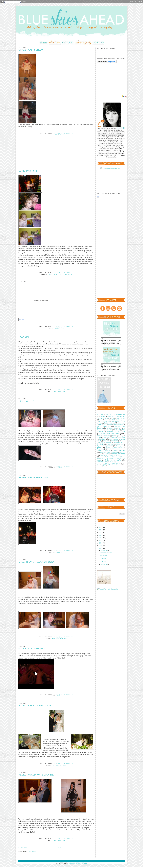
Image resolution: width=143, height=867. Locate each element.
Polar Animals (118, 447)
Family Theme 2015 (111, 428)
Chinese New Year (104, 421)
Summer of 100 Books (113, 456)
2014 (101, 530)
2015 (101, 527)
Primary (121, 449)
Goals (99, 437)
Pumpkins (107, 450)
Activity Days (109, 414)
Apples (103, 416)
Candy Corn (121, 419)
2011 (101, 537)
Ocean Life (119, 444)
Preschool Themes (112, 449)
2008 (101, 545)
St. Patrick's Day (120, 455)
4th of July (100, 414)
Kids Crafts (114, 441)
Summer (102, 456)
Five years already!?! (34, 706)
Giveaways (120, 436)
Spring (111, 455)
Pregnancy (100, 449)
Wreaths (99, 465)
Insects (116, 439)
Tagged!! (24, 337)
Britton (113, 419)
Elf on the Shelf (118, 424)
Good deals (106, 437)
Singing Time (103, 452)
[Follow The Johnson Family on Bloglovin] (107, 62)
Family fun (59, 135)
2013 (101, 532)
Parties (68, 274)
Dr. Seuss (102, 424)
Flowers (117, 429)
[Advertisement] (35, 155)
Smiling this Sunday (118, 453)
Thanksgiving (110, 458)
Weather (112, 461)
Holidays (60, 552)
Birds (100, 419)
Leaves (123, 441)
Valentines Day (102, 461)
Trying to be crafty (113, 460)
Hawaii (123, 437)
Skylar (60, 696)
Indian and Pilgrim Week (36, 562)
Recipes (122, 450)
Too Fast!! (26, 401)
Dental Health (121, 423)
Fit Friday (109, 429)
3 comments (68, 637)
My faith (100, 444)
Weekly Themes (111, 464)
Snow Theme (103, 455)
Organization (109, 446)
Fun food (110, 431)
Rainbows (115, 450)
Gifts (113, 436)
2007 (101, 548)
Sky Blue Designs (113, 452)
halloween (114, 437)
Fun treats (121, 431)
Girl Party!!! (28, 171)
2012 (101, 535)
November (104, 564)
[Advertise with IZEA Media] (126, 96)
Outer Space (119, 446)
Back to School (121, 418)
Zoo (104, 465)
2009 (101, 543)
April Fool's (111, 416)
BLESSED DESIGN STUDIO (78, 863)
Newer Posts (22, 848)
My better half (59, 765)
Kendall (60, 468)
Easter (110, 424)
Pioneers (108, 447)
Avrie (112, 418)
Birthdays (107, 419)
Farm (119, 428)
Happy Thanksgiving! (33, 478)
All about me (59, 391)
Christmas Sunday (30, 50)
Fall (98, 426)
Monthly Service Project (105, 442)
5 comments (68, 466)
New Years (111, 444)
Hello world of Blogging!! (38, 775)
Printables (100, 450)
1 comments (68, 763)
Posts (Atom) (31, 852)
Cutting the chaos (109, 423)
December (104, 550)
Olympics (99, 446)
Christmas (115, 421)
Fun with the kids (55, 274)
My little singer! (31, 648)
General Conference (103, 436)
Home (60, 848)
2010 (101, 540)
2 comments (68, 133)
